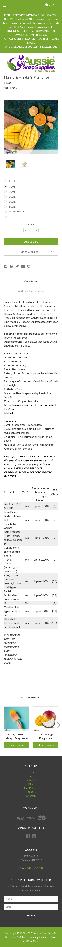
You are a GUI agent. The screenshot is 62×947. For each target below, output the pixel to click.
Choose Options (16, 745)
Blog (31, 783)
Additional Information (31, 290)
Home (31, 771)
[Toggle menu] (4, 5)
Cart (31, 775)
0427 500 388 (35, 868)
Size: (11, 181)
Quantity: (31, 224)
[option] (16, 727)
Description (31, 280)
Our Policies (31, 787)
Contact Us (31, 779)
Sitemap (31, 795)
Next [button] (58, 725)
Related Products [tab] (31, 697)
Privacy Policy (38, 937)
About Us (31, 791)
